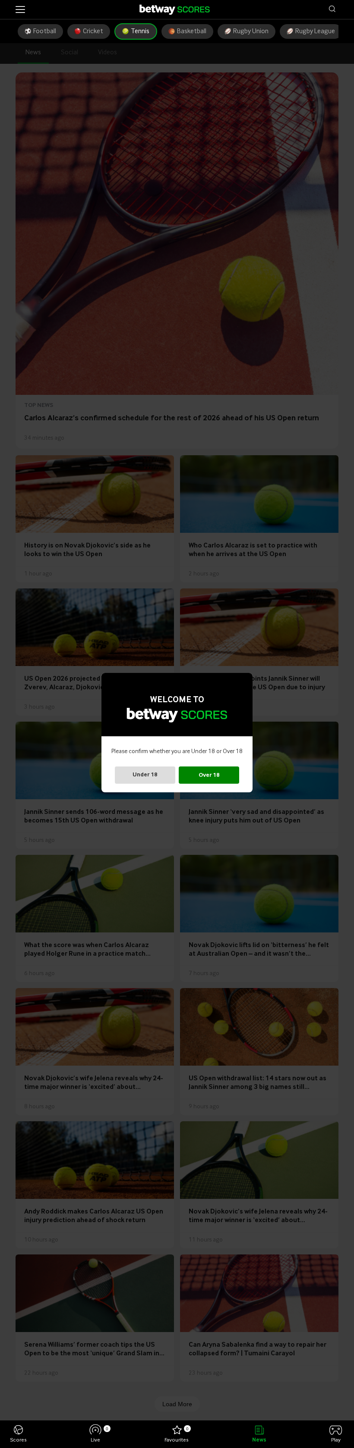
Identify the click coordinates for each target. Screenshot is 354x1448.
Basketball (191, 31)
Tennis (140, 31)
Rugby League (315, 31)
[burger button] (20, 9)
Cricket (93, 31)
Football (44, 31)
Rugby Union (251, 31)
